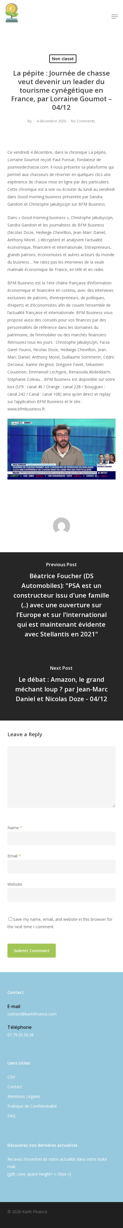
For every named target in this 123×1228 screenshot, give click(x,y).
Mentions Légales (23, 1096)
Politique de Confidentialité (32, 1106)
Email (14, 856)
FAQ (11, 1115)
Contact (14, 1086)
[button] (115, 16)
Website (14, 884)
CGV (11, 1077)
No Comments (83, 121)
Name (14, 827)
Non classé (63, 58)
